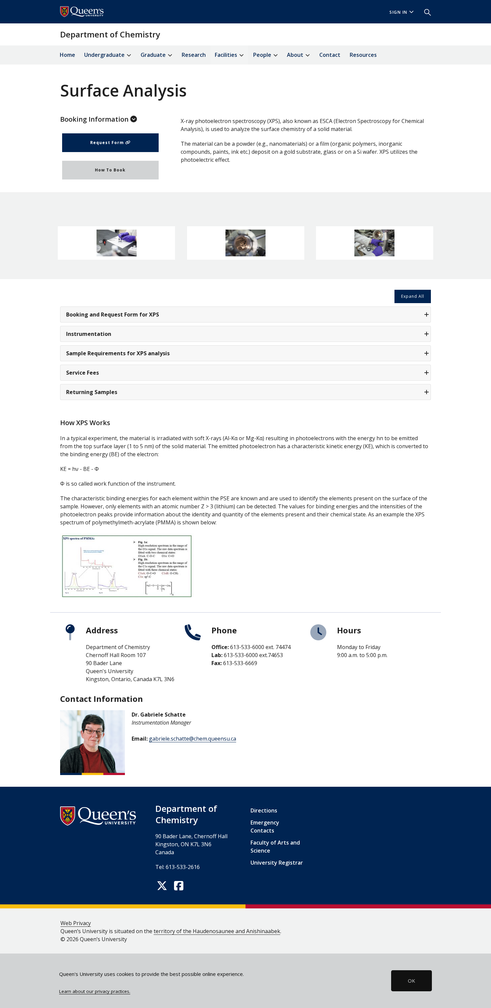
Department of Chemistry (110, 34)
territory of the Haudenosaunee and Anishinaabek (217, 931)
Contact (329, 54)
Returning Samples (91, 392)
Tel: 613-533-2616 (177, 867)
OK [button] (411, 980)
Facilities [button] (226, 54)
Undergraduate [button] (105, 54)
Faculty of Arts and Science (275, 846)
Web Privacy (75, 923)
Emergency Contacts (265, 826)
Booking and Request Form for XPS (112, 314)
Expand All (412, 296)
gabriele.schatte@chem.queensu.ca (192, 738)
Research (194, 54)
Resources (363, 54)
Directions (264, 810)
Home (67, 54)
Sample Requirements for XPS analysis (118, 353)
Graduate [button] (154, 54)
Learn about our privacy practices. (94, 991)
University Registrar (277, 862)
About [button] (296, 54)
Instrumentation (88, 334)
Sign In (398, 12)
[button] (425, 11)
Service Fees (82, 372)
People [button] (263, 54)
